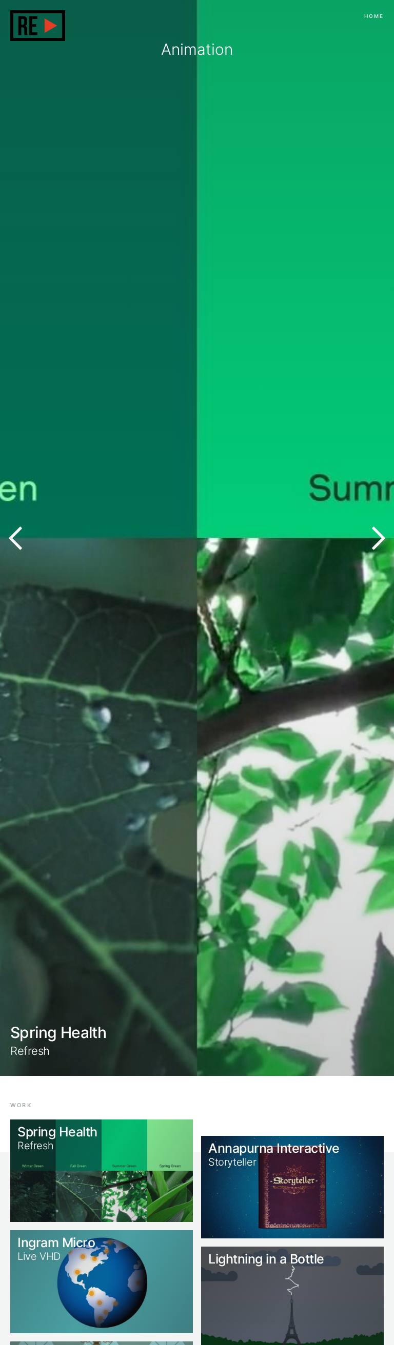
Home (374, 16)
